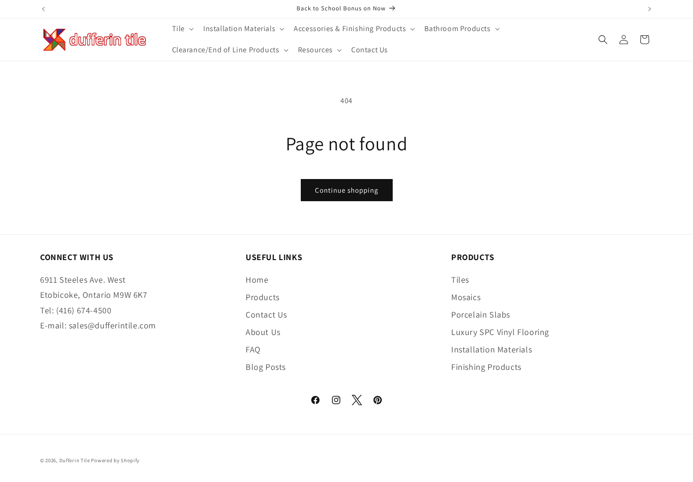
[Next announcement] (649, 9)
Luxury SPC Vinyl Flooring (500, 332)
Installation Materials (491, 349)
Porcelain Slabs (480, 314)
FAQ (253, 349)
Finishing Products (486, 366)
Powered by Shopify (115, 460)
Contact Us (266, 314)
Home (257, 279)
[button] (182, 29)
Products (263, 297)
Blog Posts (266, 366)
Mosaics (465, 297)
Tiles (460, 279)
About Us (263, 332)
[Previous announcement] (43, 9)
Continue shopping (347, 190)
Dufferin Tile (74, 460)
